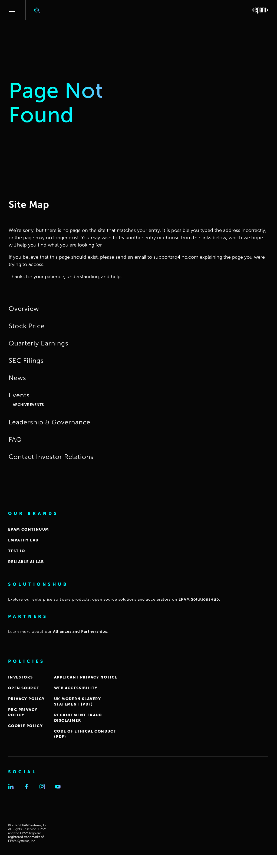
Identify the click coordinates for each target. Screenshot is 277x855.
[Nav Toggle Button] (14, 10)
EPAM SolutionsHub (199, 599)
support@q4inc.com (175, 257)
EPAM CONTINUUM (28, 529)
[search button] (37, 10)
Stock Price (27, 326)
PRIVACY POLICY (26, 699)
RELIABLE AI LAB (26, 562)
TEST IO (16, 551)
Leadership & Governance (49, 422)
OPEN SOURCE (23, 688)
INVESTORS (20, 677)
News (17, 378)
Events (19, 395)
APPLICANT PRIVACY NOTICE (85, 677)
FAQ (15, 439)
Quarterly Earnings (38, 343)
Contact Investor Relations (51, 457)
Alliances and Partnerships (80, 631)
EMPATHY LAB (23, 540)
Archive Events (28, 404)
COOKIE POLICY (25, 726)
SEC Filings (26, 360)
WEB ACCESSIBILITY (76, 688)
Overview (24, 308)
